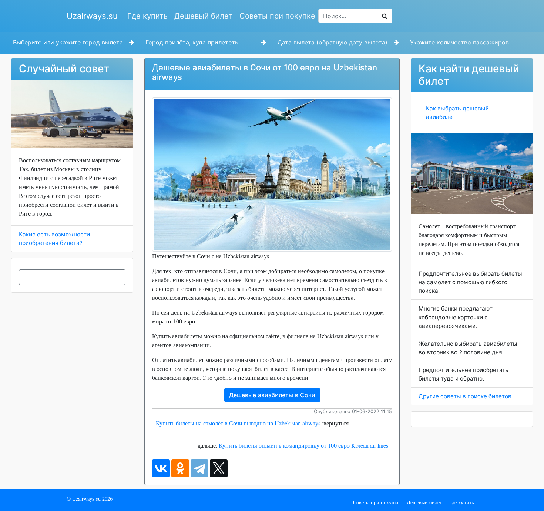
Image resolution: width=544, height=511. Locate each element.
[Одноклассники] (180, 468)
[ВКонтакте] (161, 468)
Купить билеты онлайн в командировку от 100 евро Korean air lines (303, 445)
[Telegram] (199, 468)
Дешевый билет (203, 15)
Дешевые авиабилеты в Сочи (272, 395)
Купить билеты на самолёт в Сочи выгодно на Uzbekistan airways (238, 423)
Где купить (147, 15)
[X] (219, 468)
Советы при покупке (277, 15)
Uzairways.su (92, 16)
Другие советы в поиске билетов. (466, 396)
